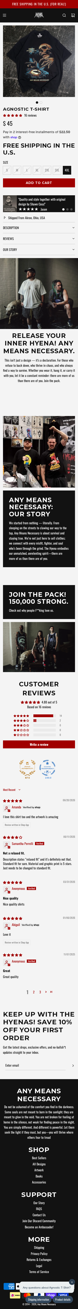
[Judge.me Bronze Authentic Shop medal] (27, 768)
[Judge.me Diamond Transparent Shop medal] (47, 768)
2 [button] (34, 992)
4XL (67, 170)
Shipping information (38, 1299)
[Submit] (73, 1065)
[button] (37, 102)
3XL (57, 170)
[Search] (64, 15)
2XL (47, 170)
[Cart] (73, 15)
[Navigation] (4, 15)
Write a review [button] (39, 744)
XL (37, 170)
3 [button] (40, 992)
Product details (62, 1299)
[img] (12, 800)
